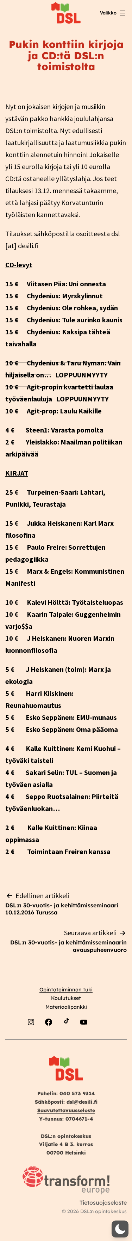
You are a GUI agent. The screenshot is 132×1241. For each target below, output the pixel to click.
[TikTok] (66, 1039)
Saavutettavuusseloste (66, 1110)
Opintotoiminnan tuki (66, 989)
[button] (120, 1229)
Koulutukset (66, 998)
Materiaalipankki (66, 1007)
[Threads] (101, 1039)
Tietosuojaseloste (103, 1202)
